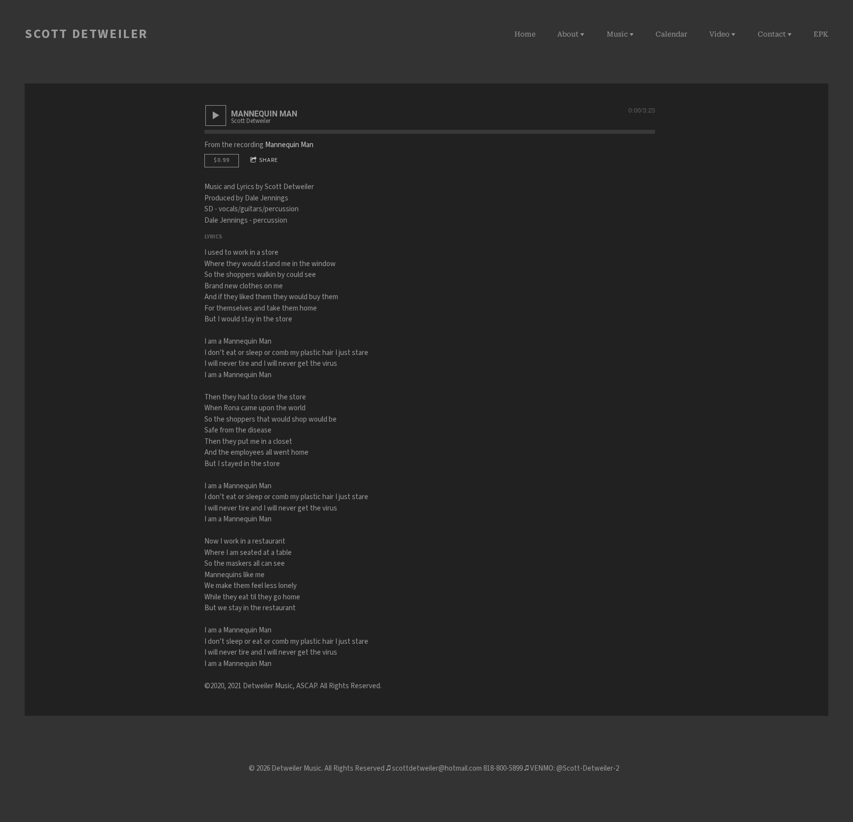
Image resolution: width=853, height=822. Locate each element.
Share (268, 160)
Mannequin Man (289, 145)
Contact (772, 34)
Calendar (671, 34)
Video (719, 34)
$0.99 (222, 160)
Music (617, 34)
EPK (821, 34)
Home (525, 34)
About (568, 34)
